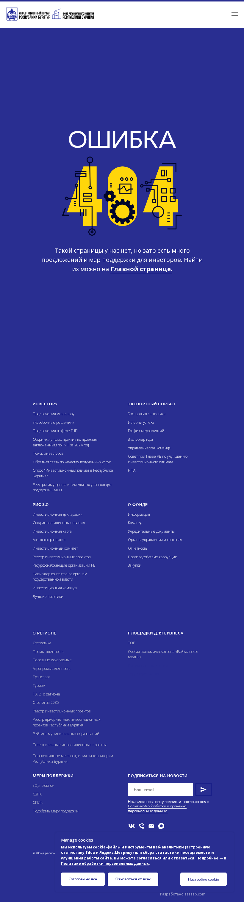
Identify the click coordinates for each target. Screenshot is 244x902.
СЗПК (37, 794)
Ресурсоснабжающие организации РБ (64, 565)
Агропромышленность (52, 668)
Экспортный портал (151, 404)
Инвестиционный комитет (55, 548)
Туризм (39, 685)
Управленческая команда (149, 448)
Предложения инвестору (53, 413)
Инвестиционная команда (55, 587)
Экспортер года (140, 439)
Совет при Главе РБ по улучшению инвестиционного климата (157, 459)
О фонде (138, 505)
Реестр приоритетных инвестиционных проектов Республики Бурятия (66, 722)
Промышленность (48, 651)
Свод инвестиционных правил (59, 522)
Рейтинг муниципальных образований (66, 733)
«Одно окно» (43, 785)
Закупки (134, 565)
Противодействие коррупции (152, 556)
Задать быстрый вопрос (156, 749)
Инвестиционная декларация (57, 514)
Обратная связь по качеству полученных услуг (72, 462)
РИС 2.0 (41, 505)
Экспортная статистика (146, 413)
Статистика (42, 642)
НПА (131, 470)
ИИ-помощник (145, 769)
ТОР (131, 642)
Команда (135, 522)
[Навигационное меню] (235, 14)
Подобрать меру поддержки (56, 811)
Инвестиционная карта (52, 531)
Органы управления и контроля (155, 539)
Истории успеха (141, 422)
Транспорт (41, 676)
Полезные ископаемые (52, 659)
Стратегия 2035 (46, 702)
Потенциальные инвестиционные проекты (70, 744)
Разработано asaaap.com (182, 894)
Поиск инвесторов (48, 453)
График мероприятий (146, 430)
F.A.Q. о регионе (46, 694)
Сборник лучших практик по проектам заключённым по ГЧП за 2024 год (65, 442)
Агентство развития (49, 539)
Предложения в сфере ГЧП (55, 430)
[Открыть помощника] (228, 886)
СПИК (38, 802)
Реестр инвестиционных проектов (62, 556)
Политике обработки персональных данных (105, 863)
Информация (139, 514)
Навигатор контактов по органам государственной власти (60, 576)
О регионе (45, 633)
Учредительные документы (151, 531)
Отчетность (137, 548)
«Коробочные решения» (53, 422)
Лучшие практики (48, 596)
